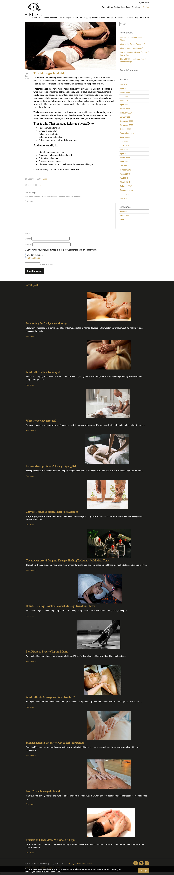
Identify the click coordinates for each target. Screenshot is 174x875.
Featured (124, 211)
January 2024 (125, 117)
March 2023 (125, 157)
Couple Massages (106, 17)
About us (53, 17)
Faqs (128, 7)
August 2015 (125, 174)
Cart (147, 17)
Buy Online (139, 17)
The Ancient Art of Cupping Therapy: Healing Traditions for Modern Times (68, 560)
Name (28, 232)
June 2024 (124, 96)
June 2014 (124, 194)
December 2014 (126, 190)
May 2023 (124, 149)
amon (45, 178)
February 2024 (126, 112)
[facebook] (135, 863)
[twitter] (141, 863)
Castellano (136, 7)
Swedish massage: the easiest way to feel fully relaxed (55, 743)
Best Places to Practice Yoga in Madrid (47, 651)
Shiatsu (95, 17)
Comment (30, 201)
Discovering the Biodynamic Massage (131, 38)
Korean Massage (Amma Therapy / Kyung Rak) (134, 53)
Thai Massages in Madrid (49, 73)
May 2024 (124, 100)
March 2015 (125, 182)
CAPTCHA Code (46, 264)
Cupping (87, 17)
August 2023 (125, 137)
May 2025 (124, 84)
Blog (123, 7)
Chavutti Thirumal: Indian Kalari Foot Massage (132, 60)
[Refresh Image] (32, 257)
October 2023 (125, 129)
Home (46, 17)
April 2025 (124, 88)
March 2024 (125, 108)
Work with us (107, 7)
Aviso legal (71, 863)
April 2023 (124, 153)
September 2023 (127, 133)
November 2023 (126, 125)
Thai (39, 184)
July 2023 (124, 141)
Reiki (81, 17)
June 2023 (124, 145)
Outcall (75, 17)
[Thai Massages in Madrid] (70, 46)
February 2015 (126, 186)
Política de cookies (84, 863)
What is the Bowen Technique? (132, 44)
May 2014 (124, 198)
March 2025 (125, 92)
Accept (144, 870)
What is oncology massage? (131, 48)
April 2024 (124, 104)
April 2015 (124, 178)
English (146, 7)
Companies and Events (124, 17)
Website (28, 244)
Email (28, 238)
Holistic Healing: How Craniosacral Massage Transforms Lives (60, 606)
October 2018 (125, 169)
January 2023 (125, 165)
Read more (30, 336)
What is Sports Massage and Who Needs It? (50, 697)
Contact (117, 7)
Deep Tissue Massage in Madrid (43, 791)
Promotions (124, 215)
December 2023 (126, 121)
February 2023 (126, 161)
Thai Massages (64, 17)
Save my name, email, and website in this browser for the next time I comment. (62, 249)
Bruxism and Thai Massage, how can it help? (50, 840)
